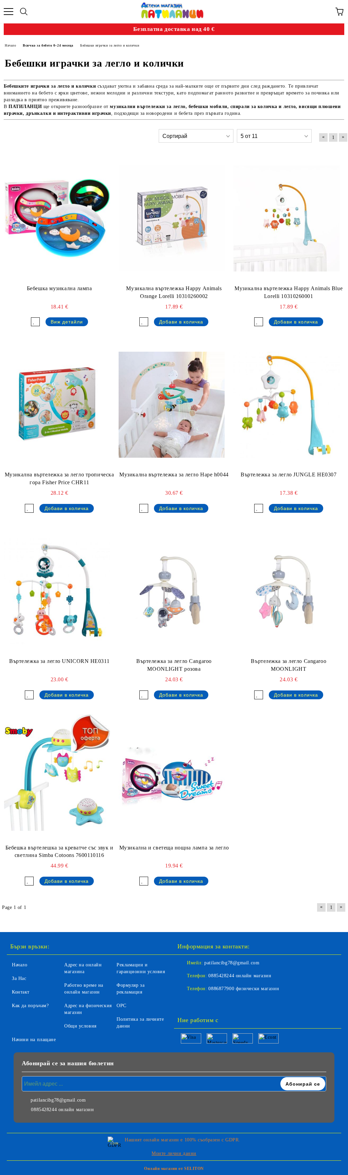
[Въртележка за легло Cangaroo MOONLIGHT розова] (172, 591)
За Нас (19, 978)
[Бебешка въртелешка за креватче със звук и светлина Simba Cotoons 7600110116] (57, 777)
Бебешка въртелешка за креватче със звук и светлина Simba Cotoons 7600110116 (59, 851)
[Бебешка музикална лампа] (57, 218)
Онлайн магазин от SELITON (174, 1168)
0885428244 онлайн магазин (239, 975)
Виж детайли (67, 322)
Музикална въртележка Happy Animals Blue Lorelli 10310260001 (288, 292)
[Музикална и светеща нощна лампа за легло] (172, 777)
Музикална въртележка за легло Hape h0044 (173, 474)
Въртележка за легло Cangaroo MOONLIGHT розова (174, 665)
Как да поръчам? (30, 1005)
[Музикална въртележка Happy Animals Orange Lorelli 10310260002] (172, 218)
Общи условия (80, 1026)
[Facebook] (186, 1002)
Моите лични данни (174, 1153)
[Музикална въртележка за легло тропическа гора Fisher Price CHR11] (57, 404)
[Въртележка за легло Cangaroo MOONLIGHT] (286, 591)
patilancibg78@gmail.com (231, 962)
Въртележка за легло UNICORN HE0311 (59, 661)
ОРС (121, 1005)
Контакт (21, 992)
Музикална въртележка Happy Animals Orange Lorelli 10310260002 (174, 292)
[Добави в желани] (35, 321)
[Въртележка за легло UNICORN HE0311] (57, 591)
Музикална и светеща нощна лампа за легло (174, 847)
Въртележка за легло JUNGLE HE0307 (288, 474)
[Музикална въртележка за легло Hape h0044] (172, 404)
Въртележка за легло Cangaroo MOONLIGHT (288, 665)
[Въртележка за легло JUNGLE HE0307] (286, 404)
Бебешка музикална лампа (59, 288)
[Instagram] (201, 1002)
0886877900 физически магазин (243, 988)
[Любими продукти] (324, 11)
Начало (19, 964)
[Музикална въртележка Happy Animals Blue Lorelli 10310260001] (286, 218)
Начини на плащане (34, 1039)
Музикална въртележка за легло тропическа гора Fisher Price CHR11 (59, 478)
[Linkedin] (216, 1002)
